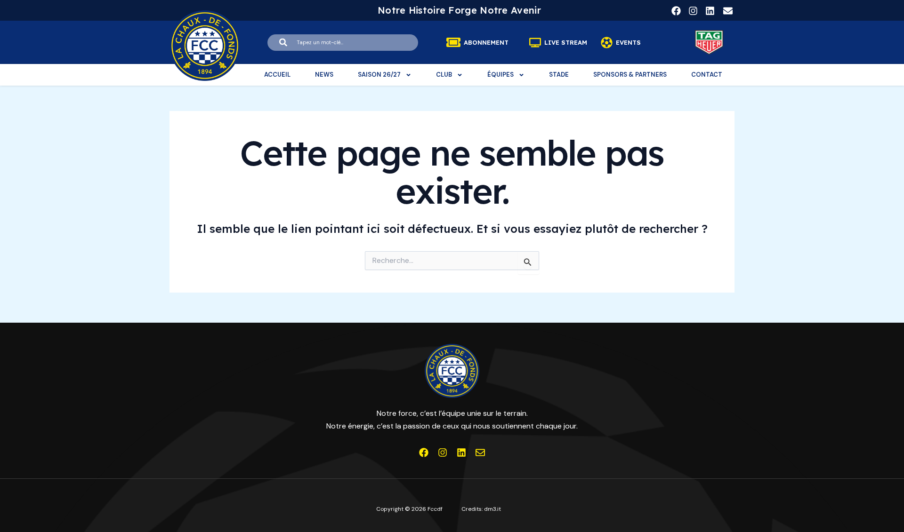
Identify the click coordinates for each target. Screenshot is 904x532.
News (324, 75)
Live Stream (565, 43)
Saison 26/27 (379, 75)
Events (628, 43)
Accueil (277, 75)
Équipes (500, 75)
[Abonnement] (453, 42)
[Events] (607, 42)
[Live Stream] (535, 42)
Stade (559, 75)
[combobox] (342, 42)
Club (444, 75)
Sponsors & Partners (630, 75)
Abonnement (486, 43)
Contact (706, 75)
